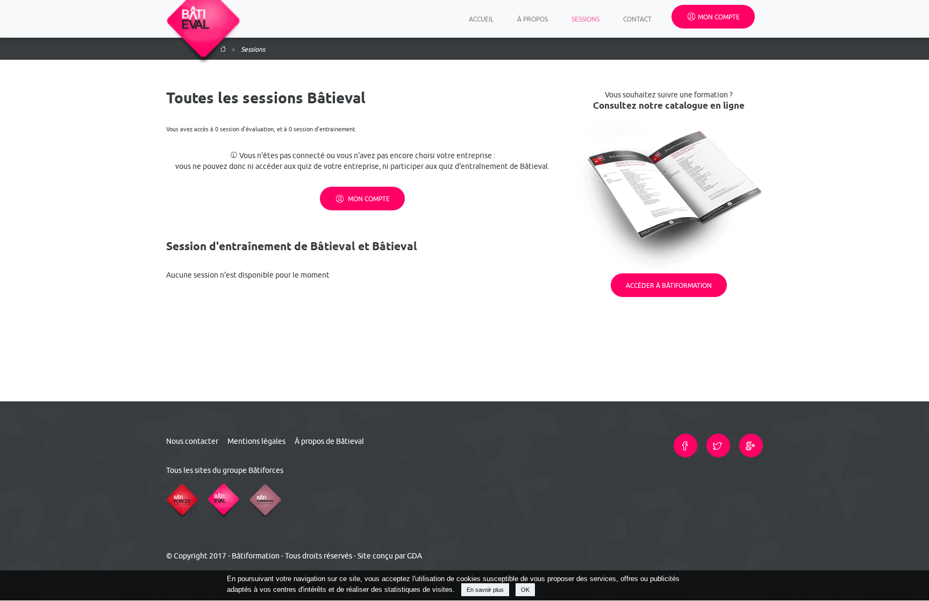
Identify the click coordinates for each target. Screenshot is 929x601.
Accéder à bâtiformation (669, 285)
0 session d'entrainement (322, 128)
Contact (637, 19)
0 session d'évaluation (244, 128)
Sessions (585, 19)
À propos (532, 19)
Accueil (483, 19)
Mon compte (719, 16)
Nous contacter (192, 441)
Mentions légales (256, 441)
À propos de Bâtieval (329, 441)
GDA (414, 555)
